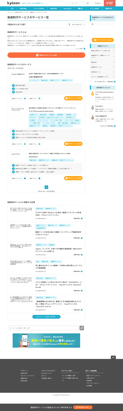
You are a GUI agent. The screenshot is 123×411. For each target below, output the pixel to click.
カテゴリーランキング (27, 376)
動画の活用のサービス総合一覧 (100, 50)
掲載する (80, 8)
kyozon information (48, 371)
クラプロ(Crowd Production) (41, 111)
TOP (12, 8)
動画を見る (109, 8)
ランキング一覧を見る (106, 126)
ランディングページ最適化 (72, 120)
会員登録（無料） (47, 378)
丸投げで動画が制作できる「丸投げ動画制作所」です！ (46, 74)
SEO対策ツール (70, 117)
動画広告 (45, 126)
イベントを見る (94, 8)
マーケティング (34, 80)
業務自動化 (60, 114)
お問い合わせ (91, 378)
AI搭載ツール (33, 114)
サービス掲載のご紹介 (69, 375)
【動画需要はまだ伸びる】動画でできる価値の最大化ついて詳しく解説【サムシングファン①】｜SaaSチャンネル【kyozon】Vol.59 (58, 304)
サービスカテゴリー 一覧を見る (103, 81)
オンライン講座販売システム (100, 77)
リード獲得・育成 (35, 123)
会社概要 (89, 386)
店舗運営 (51, 114)
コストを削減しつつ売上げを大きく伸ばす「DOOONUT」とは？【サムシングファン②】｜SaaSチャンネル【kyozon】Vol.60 (58, 284)
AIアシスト (33, 117)
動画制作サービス (67, 80)
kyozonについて (47, 373)
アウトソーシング (43, 120)
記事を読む (23, 8)
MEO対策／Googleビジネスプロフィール (51, 117)
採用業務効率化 (40, 228)
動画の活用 (44, 80)
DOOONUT (33, 156)
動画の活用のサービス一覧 (21, 12)
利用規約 (89, 380)
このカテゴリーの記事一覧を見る (45, 317)
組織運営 (68, 114)
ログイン (44, 376)
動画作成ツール (75, 123)
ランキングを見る (38, 8)
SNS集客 (32, 120)
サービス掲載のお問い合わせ (70, 379)
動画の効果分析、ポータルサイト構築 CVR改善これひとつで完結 (49, 153)
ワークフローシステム (49, 123)
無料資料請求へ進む (82, 407)
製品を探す (53, 8)
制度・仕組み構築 (63, 123)
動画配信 (51, 245)
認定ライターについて (93, 375)
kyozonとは (67, 8)
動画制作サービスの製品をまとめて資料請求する (51, 407)
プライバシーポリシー (93, 383)
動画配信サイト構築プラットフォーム (61, 126)
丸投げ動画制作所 (35, 77)
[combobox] (80, 3)
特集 (37, 261)
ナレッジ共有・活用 (56, 120)
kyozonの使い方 (77, 24)
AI (74, 114)
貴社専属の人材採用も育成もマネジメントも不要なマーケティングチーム (52, 108)
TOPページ (10, 12)
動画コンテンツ (54, 80)
